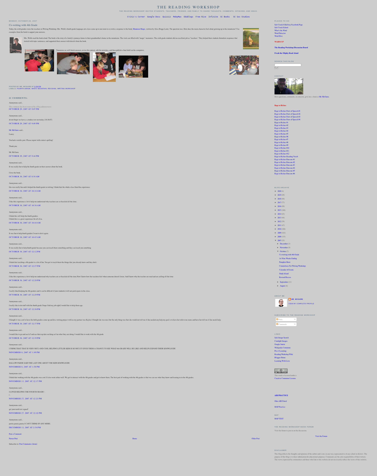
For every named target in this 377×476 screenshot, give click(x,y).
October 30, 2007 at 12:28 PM (24, 280)
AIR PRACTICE (281, 395)
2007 (280, 240)
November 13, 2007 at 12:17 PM (25, 381)
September (284, 282)
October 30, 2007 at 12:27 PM (24, 266)
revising (52, 88)
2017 (280, 202)
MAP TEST (279, 418)
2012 (280, 221)
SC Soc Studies (241, 17)
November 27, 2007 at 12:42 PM (25, 413)
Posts (280, 319)
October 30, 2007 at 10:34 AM (24, 191)
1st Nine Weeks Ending (288, 258)
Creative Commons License (285, 378)
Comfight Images (281, 341)
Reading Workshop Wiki (284, 354)
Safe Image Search (282, 337)
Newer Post (13, 438)
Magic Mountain (39, 88)
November (284, 247)
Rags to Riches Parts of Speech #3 (287, 116)
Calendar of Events (286, 269)
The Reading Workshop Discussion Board (291, 47)
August (283, 285)
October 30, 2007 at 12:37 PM (24, 323)
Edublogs (188, 17)
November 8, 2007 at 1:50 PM (24, 366)
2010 (280, 229)
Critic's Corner (136, 17)
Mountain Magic (139, 29)
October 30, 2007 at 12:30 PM (24, 309)
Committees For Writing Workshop (292, 266)
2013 (280, 217)
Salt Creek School (281, 27)
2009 (280, 232)
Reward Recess (285, 277)
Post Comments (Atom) (28, 444)
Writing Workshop (66, 88)
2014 (280, 214)
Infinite (213, 17)
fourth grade (23, 88)
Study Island (283, 273)
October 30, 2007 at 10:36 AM (24, 205)
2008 (280, 236)
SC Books (225, 17)
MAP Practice (280, 406)
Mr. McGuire (14, 130)
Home (134, 438)
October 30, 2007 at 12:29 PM (24, 294)
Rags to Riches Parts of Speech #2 (287, 114)
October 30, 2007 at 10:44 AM (24, 222)
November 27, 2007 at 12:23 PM (25, 398)
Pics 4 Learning (280, 350)
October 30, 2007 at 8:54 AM (24, 176)
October (283, 251)
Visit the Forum (321, 436)
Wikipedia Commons (283, 347)
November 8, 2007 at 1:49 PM (24, 352)
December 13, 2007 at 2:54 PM (25, 427)
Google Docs (153, 17)
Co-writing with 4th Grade (23, 25)
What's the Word (281, 30)
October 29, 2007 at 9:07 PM (24, 109)
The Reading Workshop (188, 6)
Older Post (256, 438)
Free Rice (201, 17)
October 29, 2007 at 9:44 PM (24, 156)
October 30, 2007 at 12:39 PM (24, 338)
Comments (282, 324)
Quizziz (167, 17)
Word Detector (280, 33)
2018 (280, 198)
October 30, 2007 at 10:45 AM (24, 237)
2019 (280, 195)
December (284, 243)
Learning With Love (282, 361)
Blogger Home (280, 357)
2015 (280, 210)
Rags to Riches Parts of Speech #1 (287, 111)
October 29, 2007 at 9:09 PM (24, 123)
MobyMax (177, 17)
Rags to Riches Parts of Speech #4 (287, 119)
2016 (280, 206)
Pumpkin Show (284, 262)
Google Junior (280, 344)
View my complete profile (301, 303)
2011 (280, 225)
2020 (280, 191)
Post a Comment (15, 434)
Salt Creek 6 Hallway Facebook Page (289, 24)
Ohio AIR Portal (281, 401)
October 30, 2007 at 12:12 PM (24, 251)
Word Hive (279, 36)
